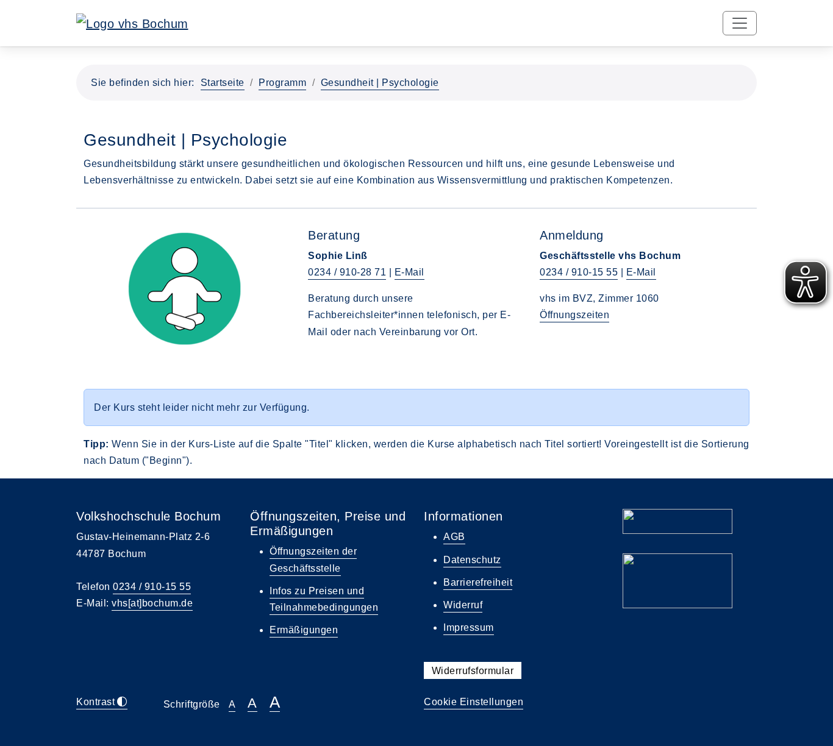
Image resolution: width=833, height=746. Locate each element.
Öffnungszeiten (574, 315)
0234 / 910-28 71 (347, 272)
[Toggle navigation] (740, 23)
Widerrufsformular (473, 671)
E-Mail (409, 272)
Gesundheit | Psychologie (380, 82)
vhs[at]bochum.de (152, 603)
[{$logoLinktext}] (132, 22)
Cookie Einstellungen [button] (473, 702)
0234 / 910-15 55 (579, 272)
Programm (282, 82)
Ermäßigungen (304, 630)
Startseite (223, 82)
